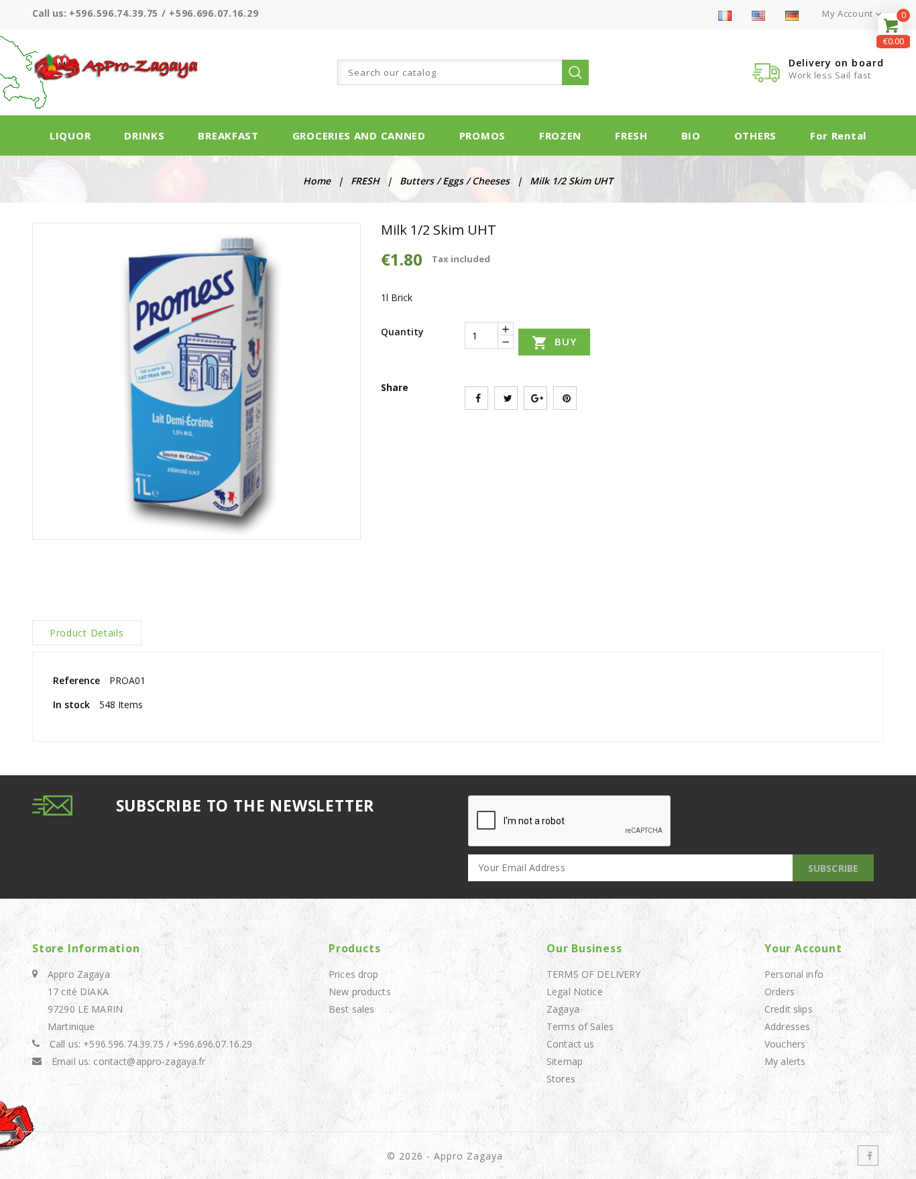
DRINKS (144, 135)
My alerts (784, 1061)
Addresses (787, 1026)
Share (476, 398)
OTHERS (755, 135)
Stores (561, 1078)
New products (360, 991)
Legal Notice (575, 991)
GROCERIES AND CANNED (359, 135)
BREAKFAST (228, 135)
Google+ (535, 398)
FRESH (631, 135)
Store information (86, 948)
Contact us (570, 1043)
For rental (838, 135)
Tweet (506, 398)
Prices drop (354, 974)
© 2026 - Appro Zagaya (445, 1155)
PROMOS (482, 135)
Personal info (793, 974)
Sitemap (565, 1061)
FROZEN (560, 135)
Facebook (868, 1155)
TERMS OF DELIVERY (593, 974)
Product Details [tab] (87, 632)
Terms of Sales (580, 1026)
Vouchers (784, 1043)
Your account (803, 948)
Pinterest (565, 398)
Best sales (351, 1009)
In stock (71, 704)
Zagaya (563, 1009)
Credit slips (788, 1009)
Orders (779, 991)
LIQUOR (70, 135)
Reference (76, 680)
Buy (554, 343)
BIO (691, 135)
